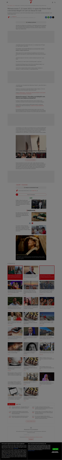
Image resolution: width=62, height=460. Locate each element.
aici (7, 454)
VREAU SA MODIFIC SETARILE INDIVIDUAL (55, 452)
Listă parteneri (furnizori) (31, 450)
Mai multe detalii (16, 448)
